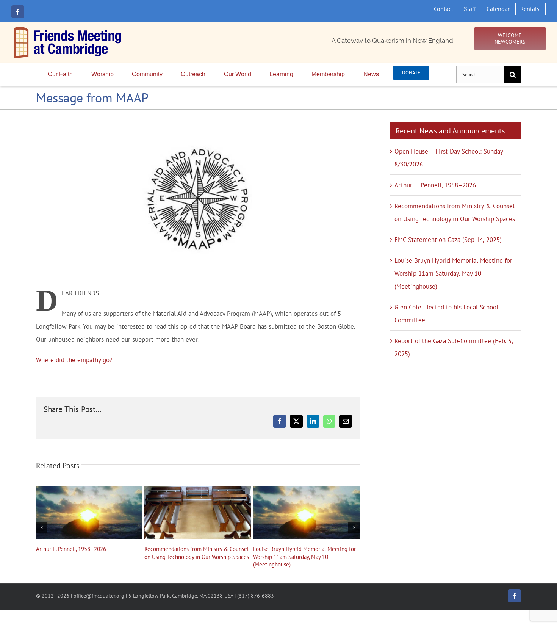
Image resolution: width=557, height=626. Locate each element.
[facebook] (17, 11)
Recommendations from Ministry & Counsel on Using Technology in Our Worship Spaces (198, 512)
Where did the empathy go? (74, 360)
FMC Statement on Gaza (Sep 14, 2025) (448, 239)
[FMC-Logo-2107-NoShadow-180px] (68, 28)
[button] (41, 527)
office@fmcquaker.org (99, 595)
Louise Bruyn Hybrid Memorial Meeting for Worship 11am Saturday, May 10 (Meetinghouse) (306, 512)
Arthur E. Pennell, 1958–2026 (89, 512)
